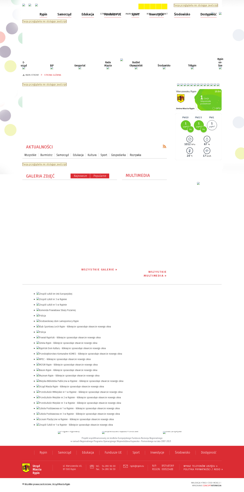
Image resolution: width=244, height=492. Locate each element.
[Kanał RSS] (164, 146)
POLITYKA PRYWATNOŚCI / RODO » (203, 469)
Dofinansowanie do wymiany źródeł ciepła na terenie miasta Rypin (49, 69)
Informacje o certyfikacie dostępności (122, 484)
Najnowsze (80, 176)
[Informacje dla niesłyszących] (159, 6)
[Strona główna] (28, 14)
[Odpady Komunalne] (185, 84)
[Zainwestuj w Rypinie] (198, 183)
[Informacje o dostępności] (147, 6)
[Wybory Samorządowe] (181, 84)
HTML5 (164, 484)
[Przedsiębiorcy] (195, 84)
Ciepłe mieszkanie (38, 84)
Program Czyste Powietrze (43, 77)
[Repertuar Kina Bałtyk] (211, 84)
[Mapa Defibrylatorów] (178, 84)
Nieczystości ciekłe (39, 31)
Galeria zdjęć (40, 176)
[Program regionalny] (69, 432)
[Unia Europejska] (172, 432)
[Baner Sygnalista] (215, 84)
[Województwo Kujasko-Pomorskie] (120, 432)
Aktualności (39, 147)
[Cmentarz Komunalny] (205, 84)
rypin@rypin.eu (137, 466)
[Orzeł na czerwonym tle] (23, 5)
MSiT (30, 109)
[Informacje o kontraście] (164, 6)
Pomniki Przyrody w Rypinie (43, 54)
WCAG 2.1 (179, 483)
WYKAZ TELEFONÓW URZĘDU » (201, 466)
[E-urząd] (23, 68)
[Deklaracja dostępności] (153, 6)
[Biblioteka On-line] (208, 84)
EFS (29, 96)
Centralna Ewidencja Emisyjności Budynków (47, 39)
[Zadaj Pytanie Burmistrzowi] (191, 84)
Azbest (31, 48)
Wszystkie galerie (98, 269)
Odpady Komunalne (39, 24)
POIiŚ (30, 103)
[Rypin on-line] (220, 68)
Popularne (99, 176)
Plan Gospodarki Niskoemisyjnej (47, 60)
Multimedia (138, 175)
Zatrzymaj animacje (141, 6)
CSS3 (169, 484)
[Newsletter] (201, 84)
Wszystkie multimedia (155, 273)
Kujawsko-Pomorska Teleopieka (47, 90)
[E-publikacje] (218, 84)
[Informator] (198, 84)
